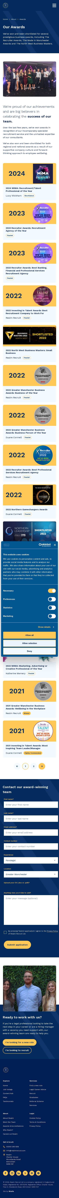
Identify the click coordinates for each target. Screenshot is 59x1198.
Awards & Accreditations (13, 1126)
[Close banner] (55, 545)
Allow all (29, 635)
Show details (44, 627)
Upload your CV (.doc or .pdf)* (17, 883)
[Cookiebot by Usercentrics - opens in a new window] (39, 545)
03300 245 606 (12, 1147)
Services (33, 1105)
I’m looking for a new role (19, 1042)
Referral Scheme (37, 1101)
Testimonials (8, 1101)
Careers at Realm (10, 1134)
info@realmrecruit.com (15, 1151)
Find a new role (36, 1085)
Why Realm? (8, 1130)
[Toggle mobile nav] (54, 5)
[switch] (52, 599)
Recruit (32, 1093)
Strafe (11, 1191)
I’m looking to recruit (17, 1050)
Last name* (9, 813)
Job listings (7, 1089)
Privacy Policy (52, 931)
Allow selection (29, 643)
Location (7, 869)
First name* (9, 799)
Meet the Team (9, 1122)
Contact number (10, 841)
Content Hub (8, 1093)
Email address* (10, 827)
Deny (29, 651)
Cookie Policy (35, 1118)
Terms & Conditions (38, 1122)
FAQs (5, 1097)
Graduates (34, 1097)
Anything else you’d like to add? (17, 893)
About (13, 19)
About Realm (8, 1118)
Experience (8, 855)
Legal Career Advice (38, 1089)
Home (5, 19)
